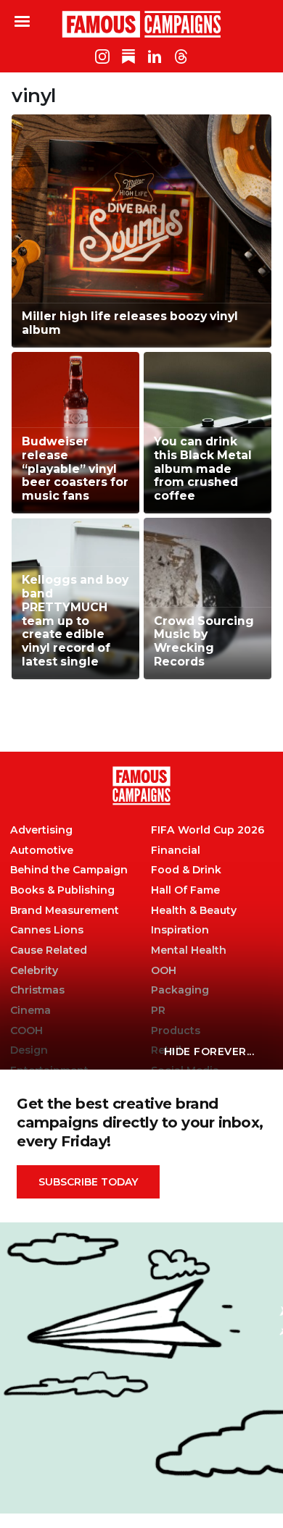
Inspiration (180, 930)
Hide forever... (209, 1051)
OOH (163, 971)
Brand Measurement (64, 910)
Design (29, 1050)
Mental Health (188, 950)
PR (158, 1010)
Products (175, 1031)
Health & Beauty (194, 910)
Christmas (37, 990)
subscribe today (88, 1181)
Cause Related (48, 950)
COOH (26, 1031)
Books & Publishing (62, 890)
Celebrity (34, 971)
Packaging (180, 990)
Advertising (41, 830)
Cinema (30, 1010)
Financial (175, 850)
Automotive (41, 850)
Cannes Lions (46, 930)
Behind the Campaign (69, 870)
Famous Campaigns (141, 24)
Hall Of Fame (185, 890)
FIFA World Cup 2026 (207, 830)
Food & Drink (186, 870)
